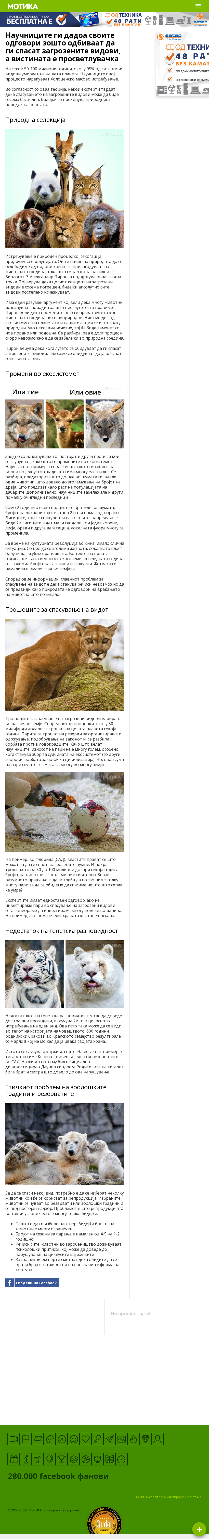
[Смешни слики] (121, 1439)
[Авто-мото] (121, 1459)
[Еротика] (61, 1439)
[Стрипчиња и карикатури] (157, 1439)
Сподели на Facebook (36, 1282)
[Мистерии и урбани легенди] (37, 1439)
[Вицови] (73, 1439)
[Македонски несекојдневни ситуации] (25, 1439)
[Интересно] (13, 1459)
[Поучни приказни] (109, 1459)
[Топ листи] (73, 1459)
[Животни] (97, 1459)
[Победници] (61, 1459)
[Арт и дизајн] (145, 1439)
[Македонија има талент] (37, 1459)
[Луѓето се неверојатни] (109, 1439)
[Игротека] (49, 1439)
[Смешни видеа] (13, 1439)
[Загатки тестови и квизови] (97, 1439)
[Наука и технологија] (25, 1459)
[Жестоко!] (133, 1439)
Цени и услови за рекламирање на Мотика (168, 1497)
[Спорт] (85, 1459)
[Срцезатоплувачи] (85, 1439)
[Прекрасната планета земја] (49, 1459)
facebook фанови (59, 1477)
